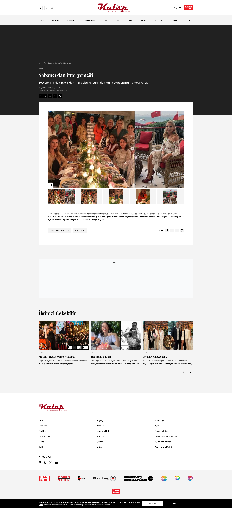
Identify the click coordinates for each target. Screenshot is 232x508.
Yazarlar (101, 436)
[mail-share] (55, 96)
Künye (158, 425)
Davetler (55, 20)
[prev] (184, 372)
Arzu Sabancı (80, 230)
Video (188, 20)
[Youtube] (56, 463)
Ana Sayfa (42, 63)
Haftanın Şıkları (89, 20)
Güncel (41, 20)
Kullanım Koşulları (163, 441)
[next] (190, 372)
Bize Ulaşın (160, 420)
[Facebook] (45, 463)
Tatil (117, 20)
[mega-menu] (180, 8)
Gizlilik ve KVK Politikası (166, 436)
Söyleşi (129, 20)
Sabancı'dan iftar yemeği (63, 63)
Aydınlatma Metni (163, 447)
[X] (50, 463)
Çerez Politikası (162, 431)
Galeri (175, 20)
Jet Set (143, 20)
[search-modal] (175, 8)
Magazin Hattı (160, 20)
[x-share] (45, 96)
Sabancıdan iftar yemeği (59, 230)
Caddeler (71, 20)
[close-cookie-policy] (190, 503)
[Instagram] (40, 463)
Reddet (175, 503)
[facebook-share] (41, 96)
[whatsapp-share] (50, 96)
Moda (105, 20)
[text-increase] (60, 96)
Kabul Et (152, 503)
